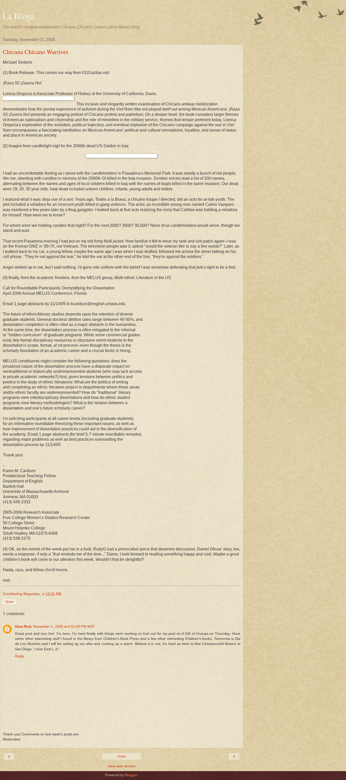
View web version (122, 766)
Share (9, 602)
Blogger (131, 775)
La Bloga (18, 16)
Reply (19, 656)
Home (122, 756)
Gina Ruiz (23, 626)
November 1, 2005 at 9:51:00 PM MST (64, 626)
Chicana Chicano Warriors (35, 51)
